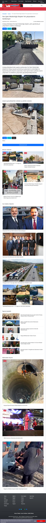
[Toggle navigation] (3, 9)
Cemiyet (6, 500)
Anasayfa (4, 13)
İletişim (18, 513)
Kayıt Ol (31, 498)
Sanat (14, 502)
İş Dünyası (6, 503)
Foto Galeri (23, 496)
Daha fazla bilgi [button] (3, 522)
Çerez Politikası (24, 513)
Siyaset (5, 502)
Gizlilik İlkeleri (31, 513)
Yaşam (14, 503)
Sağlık (14, 498)
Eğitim (14, 496)
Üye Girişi (32, 496)
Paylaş (4, 28)
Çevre (9, 13)
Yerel (5, 496)
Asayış (5, 505)
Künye (15, 513)
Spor (5, 498)
